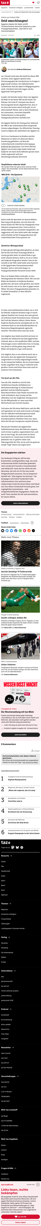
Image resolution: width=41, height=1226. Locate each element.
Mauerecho (5, 1029)
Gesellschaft (5, 871)
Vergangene (5, 1096)
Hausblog (4, 948)
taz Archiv (4, 1130)
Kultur (3, 876)
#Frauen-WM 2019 (19, 514)
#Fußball (19, 517)
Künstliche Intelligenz (8, 914)
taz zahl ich (5, 986)
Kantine (4, 1150)
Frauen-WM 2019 (6, 12)
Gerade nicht (31, 1184)
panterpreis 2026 (7, 1000)
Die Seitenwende (7, 952)
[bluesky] (17, 848)
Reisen (3, 1145)
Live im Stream (6, 1092)
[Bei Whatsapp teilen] (20, 530)
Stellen (3, 957)
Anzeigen (4, 1159)
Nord (3, 890)
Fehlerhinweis (25, 523)
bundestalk (5, 1015)
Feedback (4, 1174)
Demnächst (5, 1082)
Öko (2, 866)
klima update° (6, 1024)
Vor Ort (3, 1087)
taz (5, 842)
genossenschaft (6, 981)
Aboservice (5, 1179)
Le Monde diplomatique (9, 1126)
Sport (3, 881)
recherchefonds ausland (9, 991)
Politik (3, 862)
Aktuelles (4, 943)
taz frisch (4, 1058)
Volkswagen (5, 924)
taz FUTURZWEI (6, 1121)
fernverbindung (6, 1020)
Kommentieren (14, 523)
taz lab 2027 (5, 1101)
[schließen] (38, 1184)
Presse (3, 962)
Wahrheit (4, 895)
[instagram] (21, 848)
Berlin (3, 885)
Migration (4, 909)
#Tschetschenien (6, 514)
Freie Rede (5, 1034)
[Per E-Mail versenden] (2, 530)
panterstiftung (6, 996)
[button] (38, 2)
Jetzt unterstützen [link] (20, 503)
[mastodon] (12, 848)
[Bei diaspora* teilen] (24, 530)
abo (2, 977)
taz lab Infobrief (6, 1067)
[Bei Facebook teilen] (15, 530)
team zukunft (5, 1053)
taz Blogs (4, 1116)
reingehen (4, 1039)
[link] (4, 7)
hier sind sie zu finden (30, 762)
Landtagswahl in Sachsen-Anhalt (13, 928)
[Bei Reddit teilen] (29, 530)
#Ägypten (12, 517)
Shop (3, 1155)
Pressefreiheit (6, 919)
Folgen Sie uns (5, 847)
